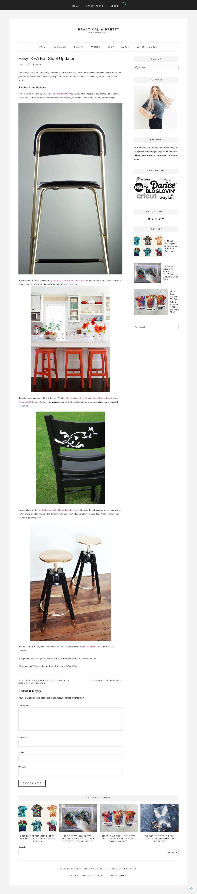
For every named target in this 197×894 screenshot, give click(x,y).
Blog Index (118, 875)
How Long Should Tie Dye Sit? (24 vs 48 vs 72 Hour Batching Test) (174, 301)
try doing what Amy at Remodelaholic (67, 280)
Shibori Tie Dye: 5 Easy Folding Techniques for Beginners (159, 838)
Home (75, 6)
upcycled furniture (69, 666)
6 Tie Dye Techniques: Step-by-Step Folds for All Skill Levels (170, 245)
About (114, 6)
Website (22, 767)
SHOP (111, 47)
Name (22, 737)
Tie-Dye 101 (60, 47)
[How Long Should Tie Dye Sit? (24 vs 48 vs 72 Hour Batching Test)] (119, 818)
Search (22, 847)
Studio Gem (130, 869)
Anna (38, 64)
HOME (42, 47)
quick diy (55, 666)
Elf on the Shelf (147, 47)
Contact (100, 875)
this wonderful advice (93, 646)
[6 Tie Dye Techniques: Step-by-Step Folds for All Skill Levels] (37, 818)
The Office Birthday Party (106, 680)
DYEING (78, 47)
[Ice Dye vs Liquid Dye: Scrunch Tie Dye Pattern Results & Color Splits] (78, 818)
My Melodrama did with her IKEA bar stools (59, 509)
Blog (86, 875)
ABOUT (125, 47)
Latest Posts (94, 6)
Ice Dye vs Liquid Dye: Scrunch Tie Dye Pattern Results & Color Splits (170, 273)
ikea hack (45, 666)
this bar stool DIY (61, 93)
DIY (32, 666)
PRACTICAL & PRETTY (99, 29)
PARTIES (95, 47)
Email (21, 752)
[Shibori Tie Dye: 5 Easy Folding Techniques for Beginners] (159, 818)
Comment (23, 705)
